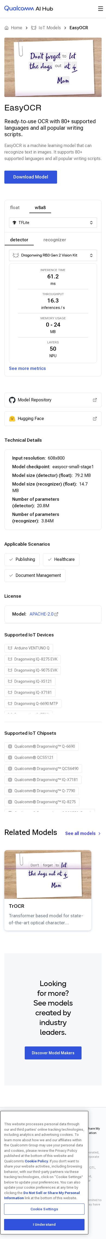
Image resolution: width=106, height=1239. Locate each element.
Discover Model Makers (53, 1053)
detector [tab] (19, 239)
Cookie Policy (36, 1161)
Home (16, 27)
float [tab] (15, 207)
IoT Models (50, 27)
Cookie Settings (44, 1209)
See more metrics (27, 368)
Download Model (30, 177)
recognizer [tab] (54, 239)
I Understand (44, 1224)
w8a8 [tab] (40, 207)
